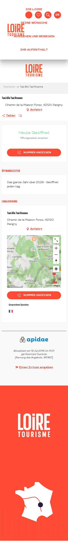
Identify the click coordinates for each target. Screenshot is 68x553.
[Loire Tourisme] (16, 29)
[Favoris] (38, 14)
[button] (47, 14)
